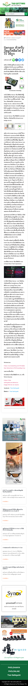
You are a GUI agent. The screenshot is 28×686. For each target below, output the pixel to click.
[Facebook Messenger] (19, 60)
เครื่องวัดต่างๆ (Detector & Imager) (13, 37)
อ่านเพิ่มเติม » (5, 501)
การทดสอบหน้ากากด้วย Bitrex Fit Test (13, 547)
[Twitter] (22, 60)
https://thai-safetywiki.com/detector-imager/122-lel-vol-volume (11, 382)
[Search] (26, 13)
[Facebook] (16, 60)
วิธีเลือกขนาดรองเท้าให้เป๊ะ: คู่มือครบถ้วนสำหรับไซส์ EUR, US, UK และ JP (13, 510)
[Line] (13, 60)
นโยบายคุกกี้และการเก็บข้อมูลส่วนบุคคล (14, 657)
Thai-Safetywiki (14, 388)
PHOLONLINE (14, 671)
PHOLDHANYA (14, 667)
